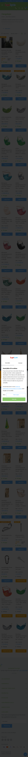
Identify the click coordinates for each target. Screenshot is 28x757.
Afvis (4, 394)
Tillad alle (14, 399)
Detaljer (20, 363)
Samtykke (7, 363)
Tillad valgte (16, 394)
